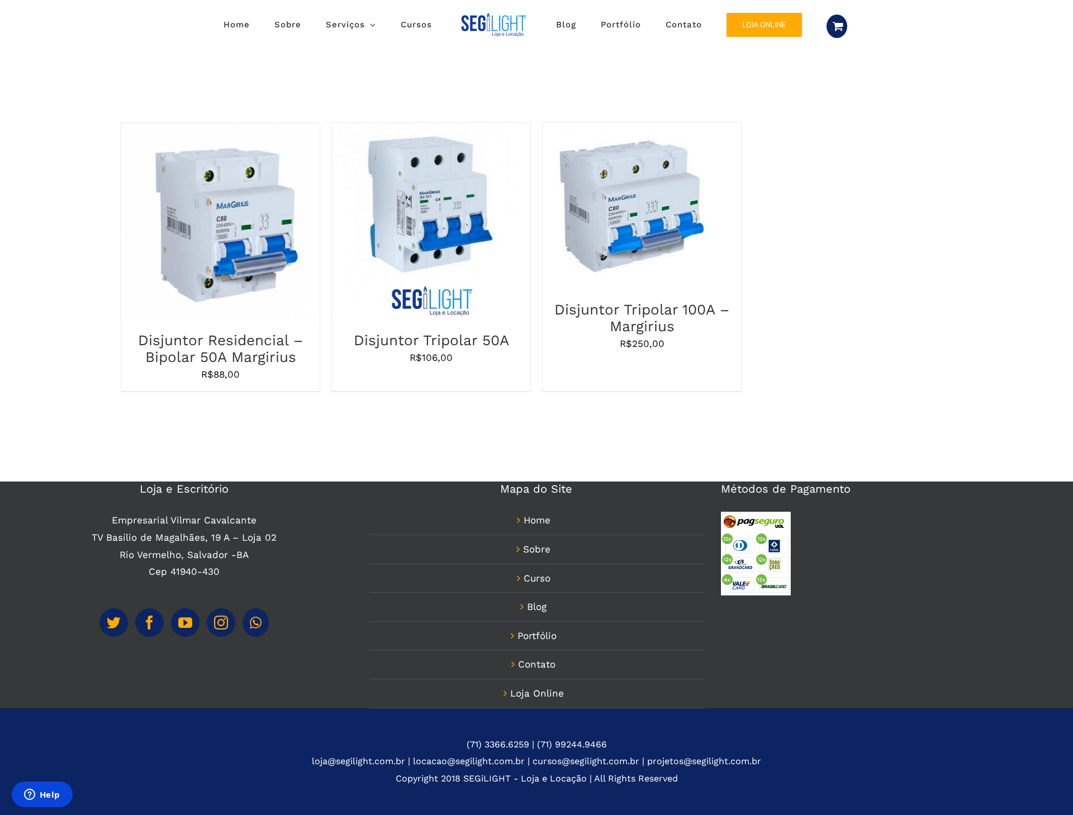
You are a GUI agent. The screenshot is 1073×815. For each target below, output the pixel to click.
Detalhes (247, 224)
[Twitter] (113, 622)
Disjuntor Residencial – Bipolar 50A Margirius (220, 348)
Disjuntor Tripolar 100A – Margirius (641, 318)
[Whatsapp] (256, 622)
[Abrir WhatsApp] (1045, 787)
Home (537, 520)
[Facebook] (149, 622)
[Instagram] (221, 622)
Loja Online (537, 693)
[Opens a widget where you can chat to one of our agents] (42, 795)
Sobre (536, 549)
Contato (537, 664)
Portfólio (537, 635)
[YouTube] (185, 622)
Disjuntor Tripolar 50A (431, 340)
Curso (537, 578)
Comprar (191, 224)
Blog (537, 606)
